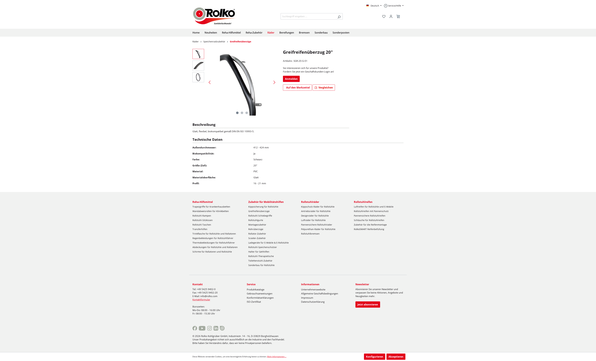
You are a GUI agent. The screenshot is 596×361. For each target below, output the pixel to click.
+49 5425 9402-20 (207, 292)
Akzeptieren (395, 356)
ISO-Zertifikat (254, 301)
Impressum (307, 297)
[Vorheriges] (209, 82)
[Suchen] (339, 16)
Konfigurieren (374, 356)
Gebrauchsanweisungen (259, 293)
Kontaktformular (201, 299)
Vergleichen (325, 87)
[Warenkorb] (399, 16)
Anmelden (291, 79)
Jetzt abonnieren (367, 304)
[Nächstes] (274, 82)
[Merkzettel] (383, 16)
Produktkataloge (255, 289)
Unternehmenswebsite (313, 289)
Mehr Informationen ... (276, 356)
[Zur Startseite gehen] (217, 15)
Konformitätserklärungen (260, 297)
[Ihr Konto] (391, 16)
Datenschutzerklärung (313, 301)
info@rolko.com (208, 296)
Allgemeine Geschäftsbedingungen (319, 293)
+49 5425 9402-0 (206, 289)
